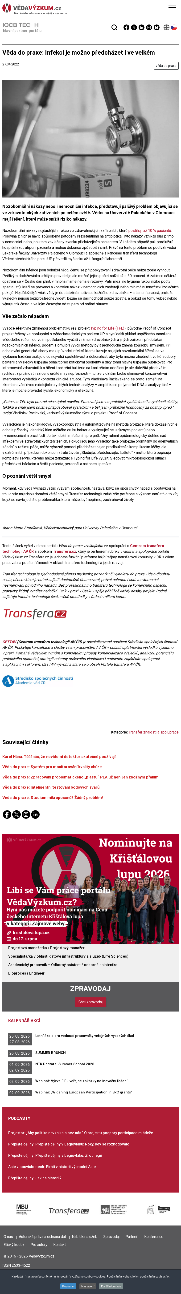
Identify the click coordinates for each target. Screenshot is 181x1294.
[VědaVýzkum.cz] (89, 8)
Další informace (111, 1286)
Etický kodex (14, 1244)
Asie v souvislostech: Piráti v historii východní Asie (52, 1167)
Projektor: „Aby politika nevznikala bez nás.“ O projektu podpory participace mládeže (80, 1133)
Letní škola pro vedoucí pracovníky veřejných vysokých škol (84, 1036)
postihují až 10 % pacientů (149, 230)
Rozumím (68, 1286)
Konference (153, 1236)
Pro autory (38, 1244)
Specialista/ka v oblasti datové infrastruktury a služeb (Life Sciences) (68, 956)
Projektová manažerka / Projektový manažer (46, 948)
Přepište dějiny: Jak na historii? (35, 1178)
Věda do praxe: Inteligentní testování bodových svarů (50, 787)
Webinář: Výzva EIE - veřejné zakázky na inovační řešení (81, 1081)
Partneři (131, 1236)
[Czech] (174, 27)
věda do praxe (166, 66)
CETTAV (9, 642)
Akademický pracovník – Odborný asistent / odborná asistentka (62, 965)
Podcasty (19, 1118)
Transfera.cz (64, 551)
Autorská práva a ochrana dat (42, 1236)
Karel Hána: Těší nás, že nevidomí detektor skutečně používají (58, 756)
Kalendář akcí (24, 1020)
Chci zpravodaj (90, 1002)
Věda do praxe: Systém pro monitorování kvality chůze (52, 766)
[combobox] (81, 16)
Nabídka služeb (84, 1236)
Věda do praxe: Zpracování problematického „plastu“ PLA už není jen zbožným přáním (80, 777)
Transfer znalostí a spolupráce (154, 732)
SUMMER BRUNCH (50, 1053)
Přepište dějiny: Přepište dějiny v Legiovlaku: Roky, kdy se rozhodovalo (68, 1144)
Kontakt (59, 1244)
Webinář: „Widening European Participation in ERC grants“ (83, 1092)
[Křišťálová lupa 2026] (90, 888)
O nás (8, 1236)
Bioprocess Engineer (26, 973)
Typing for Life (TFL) (107, 328)
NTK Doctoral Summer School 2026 (64, 1064)
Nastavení (87, 1286)
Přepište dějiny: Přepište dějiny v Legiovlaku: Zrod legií (55, 1155)
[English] (167, 27)
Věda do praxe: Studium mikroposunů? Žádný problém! (52, 797)
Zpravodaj (90, 988)
